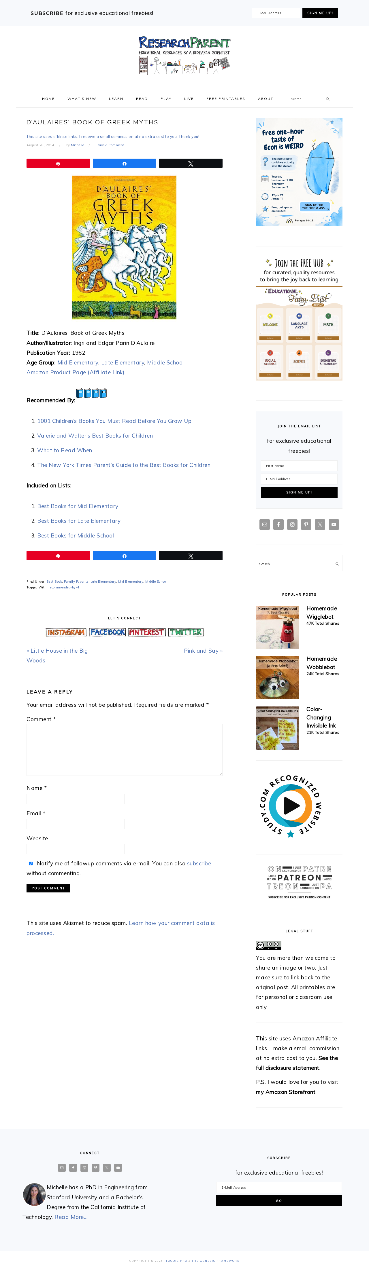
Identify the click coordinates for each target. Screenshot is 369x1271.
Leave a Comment (110, 145)
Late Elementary (122, 362)
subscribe (199, 863)
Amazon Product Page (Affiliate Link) (76, 372)
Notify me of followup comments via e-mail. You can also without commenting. (119, 868)
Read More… (71, 1216)
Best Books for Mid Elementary (77, 506)
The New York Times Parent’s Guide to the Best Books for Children (123, 464)
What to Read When (64, 450)
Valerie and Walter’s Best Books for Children (95, 435)
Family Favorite (76, 582)
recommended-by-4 (64, 587)
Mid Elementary (77, 362)
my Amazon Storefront (285, 1091)
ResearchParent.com (184, 55)
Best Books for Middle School (75, 535)
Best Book (54, 582)
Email (36, 813)
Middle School (165, 362)
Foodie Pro (176, 1260)
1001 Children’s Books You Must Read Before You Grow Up (114, 420)
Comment (41, 719)
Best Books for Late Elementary (79, 520)
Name (37, 787)
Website (37, 838)
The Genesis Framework (216, 1260)
